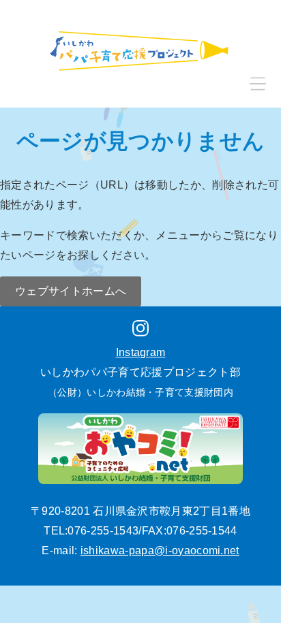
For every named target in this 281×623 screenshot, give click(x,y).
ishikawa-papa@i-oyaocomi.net (159, 550)
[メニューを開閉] (258, 85)
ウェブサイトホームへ (70, 291)
